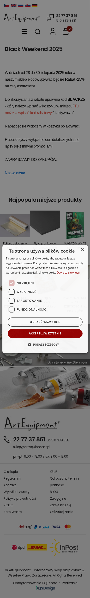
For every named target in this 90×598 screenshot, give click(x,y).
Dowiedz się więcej (68, 272)
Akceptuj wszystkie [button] (45, 333)
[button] (45, 344)
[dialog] (45, 299)
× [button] (82, 250)
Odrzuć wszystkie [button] (45, 322)
